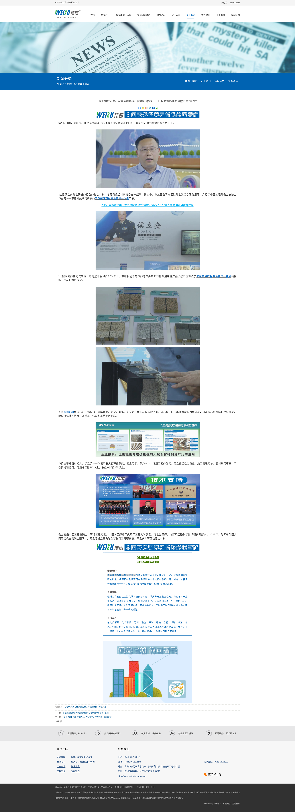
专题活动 (233, 81)
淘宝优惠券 (169, 798)
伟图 (104, 707)
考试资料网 (189, 793)
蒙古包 (161, 798)
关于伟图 (220, 15)
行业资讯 (206, 81)
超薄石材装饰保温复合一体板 (90, 707)
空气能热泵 (79, 798)
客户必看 (161, 15)
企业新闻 (190, 15)
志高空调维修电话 (107, 798)
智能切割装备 (143, 15)
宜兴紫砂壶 (95, 798)
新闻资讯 (71, 83)
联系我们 (235, 15)
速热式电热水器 (62, 798)
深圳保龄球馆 (234, 793)
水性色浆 (92, 793)
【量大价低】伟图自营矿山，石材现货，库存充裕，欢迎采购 (87, 717)
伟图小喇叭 (83, 83)
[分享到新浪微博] (146, 108)
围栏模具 (126, 793)
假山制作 (166, 793)
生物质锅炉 (109, 793)
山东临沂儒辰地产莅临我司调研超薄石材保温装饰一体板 (86, 713)
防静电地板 (224, 793)
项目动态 (219, 81)
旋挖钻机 (118, 793)
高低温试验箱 (135, 793)
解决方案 (175, 15)
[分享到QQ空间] (143, 108)
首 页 (62, 83)
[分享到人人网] (153, 108)
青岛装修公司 (144, 798)
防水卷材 (154, 798)
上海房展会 (157, 793)
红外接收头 (178, 798)
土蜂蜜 (173, 793)
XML (153, 787)
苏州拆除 (203, 793)
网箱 (67, 793)
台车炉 (72, 798)
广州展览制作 (75, 793)
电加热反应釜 (213, 793)
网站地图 (141, 787)
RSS (147, 787)
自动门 (197, 793)
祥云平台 (217, 804)
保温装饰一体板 (123, 15)
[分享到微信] (157, 108)
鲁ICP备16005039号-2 (124, 787)
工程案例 (205, 15)
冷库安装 (135, 798)
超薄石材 (105, 15)
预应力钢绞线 (147, 793)
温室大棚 (119, 798)
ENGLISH (235, 2)
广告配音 (84, 793)
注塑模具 (180, 793)
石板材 (67, 707)
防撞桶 (87, 798)
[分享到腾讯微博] (150, 108)
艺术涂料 (100, 793)
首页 (92, 15)
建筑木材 (127, 798)
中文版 (224, 2)
